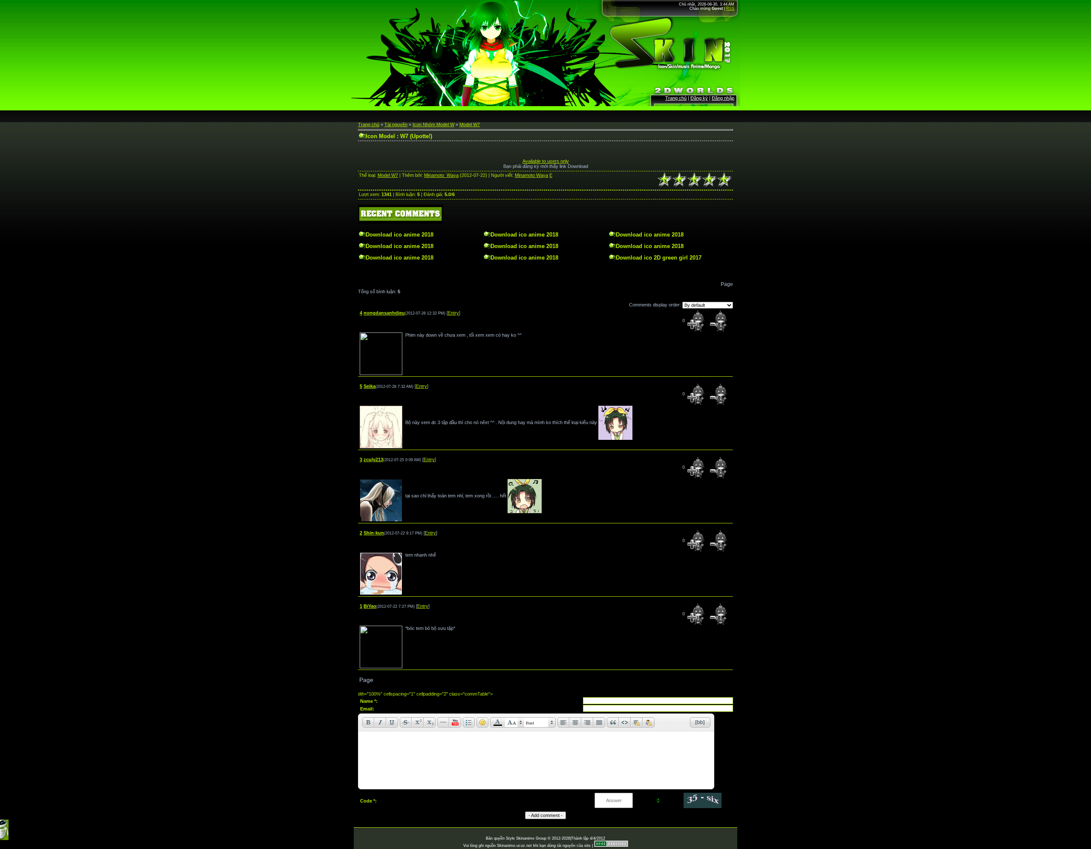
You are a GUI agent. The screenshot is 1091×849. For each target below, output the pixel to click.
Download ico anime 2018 (399, 234)
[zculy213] (404, 495)
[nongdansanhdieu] (404, 335)
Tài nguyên (395, 124)
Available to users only (545, 161)
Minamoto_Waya (441, 175)
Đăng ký (699, 98)
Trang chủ (676, 98)
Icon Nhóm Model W (433, 124)
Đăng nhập (723, 98)
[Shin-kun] (404, 554)
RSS (730, 8)
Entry (453, 312)
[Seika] (404, 422)
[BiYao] (404, 628)
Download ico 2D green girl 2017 (658, 257)
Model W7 (469, 124)
